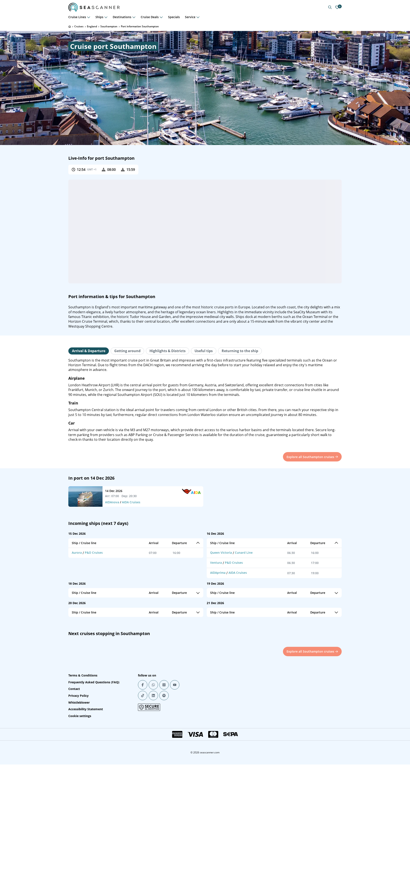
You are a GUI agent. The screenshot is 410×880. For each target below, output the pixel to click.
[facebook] (142, 685)
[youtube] (174, 685)
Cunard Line (244, 553)
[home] (69, 26)
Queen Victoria (221, 553)
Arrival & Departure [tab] (88, 350)
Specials (174, 17)
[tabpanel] (205, 400)
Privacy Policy (78, 696)
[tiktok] (142, 695)
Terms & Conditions (82, 675)
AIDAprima (218, 573)
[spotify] (164, 695)
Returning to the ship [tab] (240, 350)
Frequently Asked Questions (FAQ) (93, 682)
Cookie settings (79, 716)
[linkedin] (153, 695)
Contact (74, 689)
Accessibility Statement (85, 709)
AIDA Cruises (131, 502)
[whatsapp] (153, 685)
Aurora (77, 553)
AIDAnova (112, 502)
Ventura (216, 563)
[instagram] (164, 685)
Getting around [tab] (127, 350)
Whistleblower (79, 702)
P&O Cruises (94, 553)
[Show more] (88, 17)
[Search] (330, 7)
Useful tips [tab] (204, 350)
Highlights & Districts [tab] (167, 350)
